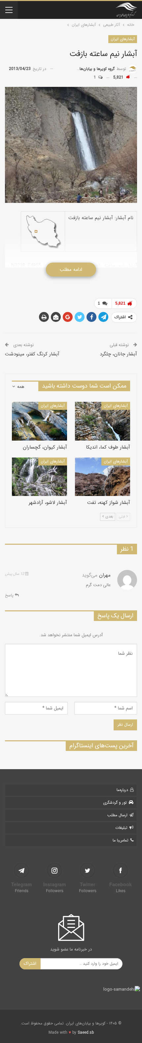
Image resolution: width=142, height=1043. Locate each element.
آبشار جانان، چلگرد (118, 354)
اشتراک (30, 963)
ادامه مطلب (71, 269)
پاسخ (10, 595)
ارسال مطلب (117, 815)
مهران (105, 575)
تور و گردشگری (115, 802)
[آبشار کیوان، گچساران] (39, 421)
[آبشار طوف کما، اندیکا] (102, 421)
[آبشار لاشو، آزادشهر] (39, 477)
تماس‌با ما (120, 840)
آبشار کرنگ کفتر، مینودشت (32, 354)
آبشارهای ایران (123, 39)
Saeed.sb (86, 1032)
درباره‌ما (122, 790)
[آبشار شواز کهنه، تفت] (102, 477)
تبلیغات (121, 828)
